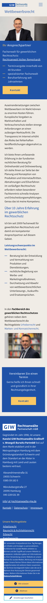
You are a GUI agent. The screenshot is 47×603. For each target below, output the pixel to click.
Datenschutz (21, 507)
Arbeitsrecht (9, 526)
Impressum (36, 507)
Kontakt (15, 90)
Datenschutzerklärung (13, 576)
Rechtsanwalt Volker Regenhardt (21, 59)
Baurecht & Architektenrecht (18, 530)
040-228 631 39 (11, 494)
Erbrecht (7, 534)
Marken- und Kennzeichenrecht (22, 328)
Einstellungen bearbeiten (23, 598)
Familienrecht (10, 538)
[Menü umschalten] (40, 4)
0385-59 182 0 (10, 480)
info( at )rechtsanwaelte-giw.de (19, 501)
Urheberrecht (28, 324)
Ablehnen (23, 591)
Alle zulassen (23, 583)
